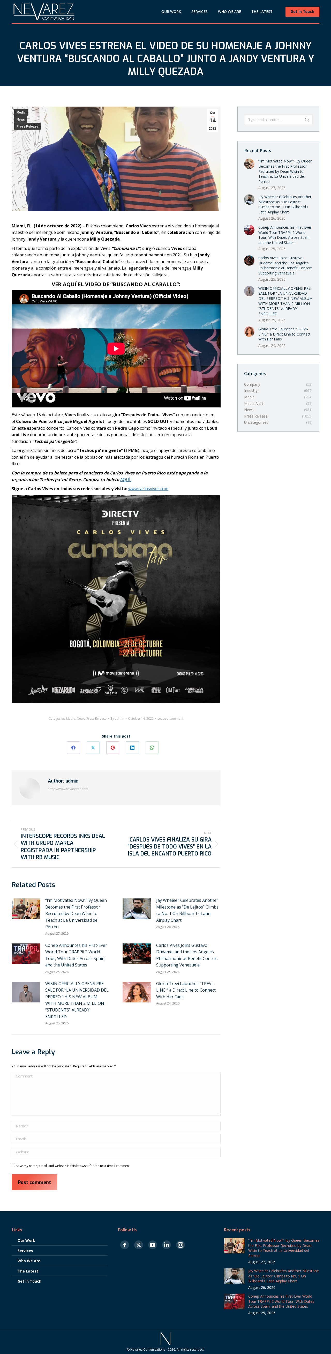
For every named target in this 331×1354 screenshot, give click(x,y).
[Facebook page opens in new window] (124, 1245)
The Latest (28, 1271)
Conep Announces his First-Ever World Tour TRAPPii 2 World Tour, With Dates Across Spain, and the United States (76, 955)
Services (25, 1250)
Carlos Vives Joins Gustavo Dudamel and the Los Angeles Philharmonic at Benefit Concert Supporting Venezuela (187, 955)
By (117, 719)
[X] (93, 747)
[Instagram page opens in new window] (180, 1245)
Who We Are (29, 1260)
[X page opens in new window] (138, 1245)
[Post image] (26, 908)
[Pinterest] (112, 747)
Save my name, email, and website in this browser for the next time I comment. (73, 1166)
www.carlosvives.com (148, 489)
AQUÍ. (125, 479)
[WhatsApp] (152, 747)
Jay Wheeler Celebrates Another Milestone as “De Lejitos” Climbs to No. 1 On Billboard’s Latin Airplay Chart (187, 910)
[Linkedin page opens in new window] (166, 1245)
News (21, 119)
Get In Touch (29, 1281)
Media (21, 112)
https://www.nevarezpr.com (68, 789)
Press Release (27, 126)
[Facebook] (73, 747)
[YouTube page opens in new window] (152, 1245)
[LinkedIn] (132, 747)
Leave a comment (170, 719)
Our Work (26, 1240)
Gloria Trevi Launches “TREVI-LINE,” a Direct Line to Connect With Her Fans (186, 990)
